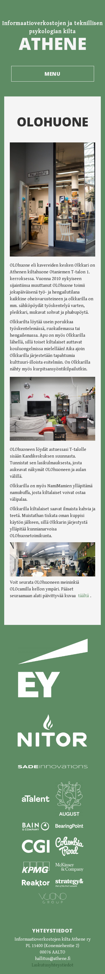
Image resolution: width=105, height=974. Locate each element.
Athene (53, 43)
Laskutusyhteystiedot (52, 965)
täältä (83, 596)
